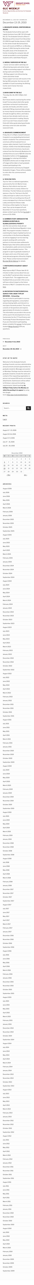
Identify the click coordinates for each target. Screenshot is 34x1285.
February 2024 (8, 604)
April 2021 (6, 735)
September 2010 (8, 1224)
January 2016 (7, 978)
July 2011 (6, 1186)
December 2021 (8, 704)
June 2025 (6, 542)
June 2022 (6, 681)
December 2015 (8, 982)
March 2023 (7, 646)
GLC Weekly (11, 8)
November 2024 (8, 569)
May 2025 (6, 546)
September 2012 (8, 1132)
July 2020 (6, 770)
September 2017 (8, 901)
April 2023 (6, 643)
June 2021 (6, 727)
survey (19, 324)
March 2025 (7, 554)
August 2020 (7, 766)
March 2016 (7, 970)
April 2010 (6, 1244)
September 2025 (8, 531)
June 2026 (6, 496)
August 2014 (7, 1043)
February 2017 (7, 928)
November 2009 (8, 1263)
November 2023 (8, 616)
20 (4, 468)
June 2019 (6, 820)
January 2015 (7, 1024)
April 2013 (6, 1105)
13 (4, 465)
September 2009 (8, 1271)
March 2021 (7, 739)
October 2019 (7, 804)
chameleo (23, 19)
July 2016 (6, 955)
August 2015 (7, 997)
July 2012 (6, 1140)
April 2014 (6, 1059)
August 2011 (7, 1182)
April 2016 (6, 966)
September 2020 (8, 762)
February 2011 (7, 1205)
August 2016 (7, 951)
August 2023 (7, 627)
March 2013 (7, 1109)
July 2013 (6, 1093)
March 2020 (7, 785)
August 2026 (7, 488)
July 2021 (6, 723)
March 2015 (7, 1016)
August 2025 (7, 535)
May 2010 (6, 1240)
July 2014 (6, 1047)
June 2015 (6, 1005)
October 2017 (7, 897)
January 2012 (7, 1163)
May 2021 (6, 731)
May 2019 (6, 824)
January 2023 (7, 654)
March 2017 (7, 924)
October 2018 (7, 851)
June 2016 (6, 959)
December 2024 (8, 566)
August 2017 (7, 905)
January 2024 (7, 608)
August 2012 (7, 1136)
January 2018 (7, 885)
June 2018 (6, 866)
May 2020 (6, 777)
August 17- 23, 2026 (9, 430)
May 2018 (6, 870)
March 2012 (7, 1155)
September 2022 (8, 670)
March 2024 (7, 600)
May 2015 (6, 1009)
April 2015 (6, 1013)
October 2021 (7, 712)
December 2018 (8, 843)
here (4, 287)
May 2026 (6, 500)
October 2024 (7, 573)
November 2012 (8, 1124)
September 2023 (8, 623)
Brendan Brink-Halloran (10, 261)
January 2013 (7, 1117)
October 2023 (7, 619)
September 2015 (8, 993)
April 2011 (6, 1197)
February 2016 (7, 974)
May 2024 (6, 592)
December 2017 (8, 889)
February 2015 (7, 1020)
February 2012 (7, 1159)
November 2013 (8, 1078)
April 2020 (6, 781)
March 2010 (7, 1248)
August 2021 (7, 720)
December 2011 (8, 1167)
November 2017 (8, 893)
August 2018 (7, 858)
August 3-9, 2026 (9, 438)
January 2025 (7, 562)
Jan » (25, 475)
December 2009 (8, 1259)
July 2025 (6, 539)
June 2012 (6, 1143)
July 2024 (6, 585)
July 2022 (6, 677)
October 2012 (7, 1128)
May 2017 (6, 916)
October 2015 (7, 989)
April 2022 (6, 689)
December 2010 (8, 1213)
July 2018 (6, 862)
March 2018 (7, 878)
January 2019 (7, 839)
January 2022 (7, 700)
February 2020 (8, 789)
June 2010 (6, 1236)
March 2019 (7, 831)
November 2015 (8, 986)
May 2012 (6, 1147)
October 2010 (7, 1221)
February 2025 (8, 558)
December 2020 (8, 751)
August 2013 (7, 1090)
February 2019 (7, 835)
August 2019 (7, 812)
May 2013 (6, 1101)
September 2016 (8, 947)
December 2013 (8, 1074)
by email (26, 212)
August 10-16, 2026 (9, 434)
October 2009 (7, 1267)
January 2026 (7, 515)
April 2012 (6, 1151)
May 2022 (6, 685)
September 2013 (8, 1086)
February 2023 (8, 650)
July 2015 (6, 1001)
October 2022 (7, 666)
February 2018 (7, 882)
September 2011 (8, 1178)
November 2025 (8, 523)
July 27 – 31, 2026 (8, 442)
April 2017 (6, 920)
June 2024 (6, 589)
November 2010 (8, 1217)
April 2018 (6, 874)
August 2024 (7, 581)
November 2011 (8, 1171)
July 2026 (6, 492)
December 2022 (8, 658)
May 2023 (6, 639)
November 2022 (8, 662)
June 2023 (6, 635)
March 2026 (7, 508)
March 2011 (6, 1201)
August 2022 (7, 673)
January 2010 (7, 1255)
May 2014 (6, 1055)
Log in (5, 419)
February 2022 (8, 697)
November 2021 (8, 708)
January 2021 (7, 747)
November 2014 (8, 1032)
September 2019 (8, 808)
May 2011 (6, 1194)
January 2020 (7, 793)
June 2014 (6, 1051)
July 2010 (6, 1232)
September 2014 (8, 1039)
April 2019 (6, 828)
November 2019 (8, 801)
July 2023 (6, 631)
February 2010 (7, 1251)
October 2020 (7, 758)
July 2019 (6, 816)
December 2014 (8, 1028)
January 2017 (7, 932)
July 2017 (6, 908)
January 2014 (7, 1070)
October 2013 (7, 1082)
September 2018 (8, 855)
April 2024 (6, 596)
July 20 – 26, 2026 (9, 446)
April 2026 (6, 504)
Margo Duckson (13, 326)
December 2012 (8, 1120)
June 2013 (6, 1097)
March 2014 (7, 1063)
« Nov (8, 475)
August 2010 (7, 1228)
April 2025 (6, 550)
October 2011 (7, 1174)
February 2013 (7, 1113)
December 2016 (8, 935)
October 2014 (7, 1036)
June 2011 (6, 1190)
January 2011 (7, 1209)
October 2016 (7, 943)
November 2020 (8, 754)
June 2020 (6, 774)
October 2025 (7, 527)
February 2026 (8, 512)
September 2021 (8, 716)
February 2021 (7, 743)
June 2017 (6, 912)
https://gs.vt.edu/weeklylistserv (17, 395)
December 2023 (8, 612)
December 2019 (8, 797)
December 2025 (8, 519)
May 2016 (6, 962)
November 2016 (8, 939)
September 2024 (8, 577)
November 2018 (8, 847)
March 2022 (7, 693)
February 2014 (7, 1067)
